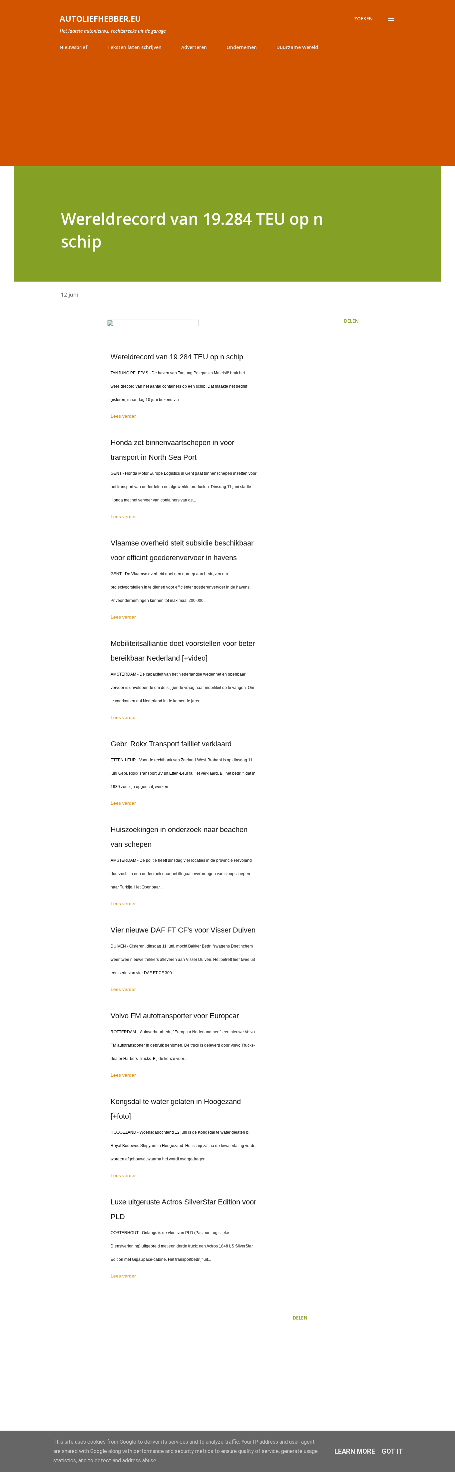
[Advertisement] (227, 105)
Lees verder (123, 416)
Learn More (354, 1451)
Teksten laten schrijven (134, 47)
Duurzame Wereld (297, 47)
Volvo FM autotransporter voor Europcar (175, 1016)
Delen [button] (351, 321)
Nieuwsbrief (74, 47)
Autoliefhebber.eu (100, 18)
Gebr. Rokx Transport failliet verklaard (171, 744)
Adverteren (194, 47)
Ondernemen (242, 47)
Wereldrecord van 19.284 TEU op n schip (177, 357)
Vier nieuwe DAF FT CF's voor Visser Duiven (183, 930)
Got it (392, 1451)
